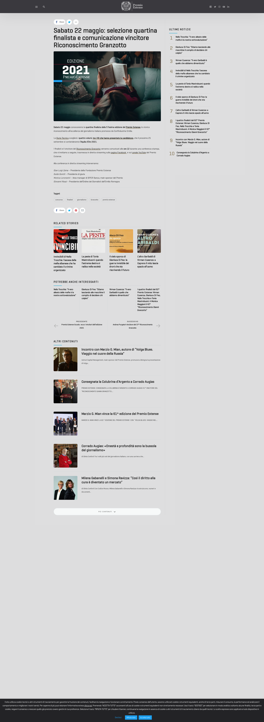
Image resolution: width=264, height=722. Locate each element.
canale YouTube (139, 152)
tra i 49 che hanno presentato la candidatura (113, 138)
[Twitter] (215, 6)
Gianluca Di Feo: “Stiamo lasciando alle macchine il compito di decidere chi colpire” (193, 50)
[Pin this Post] (76, 210)
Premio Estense (133, 127)
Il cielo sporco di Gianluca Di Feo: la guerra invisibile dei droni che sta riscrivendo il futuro (119, 263)
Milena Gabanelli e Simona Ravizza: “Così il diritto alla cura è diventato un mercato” (118, 480)
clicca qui (88, 705)
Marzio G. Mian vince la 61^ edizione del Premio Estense (120, 414)
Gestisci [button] (118, 717)
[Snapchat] (228, 6)
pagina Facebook (119, 152)
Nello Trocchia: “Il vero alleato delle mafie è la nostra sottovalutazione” (65, 292)
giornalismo (81, 200)
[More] (76, 22)
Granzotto (94, 200)
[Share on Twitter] (69, 22)
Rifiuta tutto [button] (131, 717)
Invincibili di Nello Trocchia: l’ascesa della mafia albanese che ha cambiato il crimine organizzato (65, 263)
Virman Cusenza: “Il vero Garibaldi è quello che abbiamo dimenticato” (120, 292)
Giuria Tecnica (62, 138)
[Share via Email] (82, 210)
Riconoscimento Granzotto (88, 148)
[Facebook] (210, 6)
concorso (59, 200)
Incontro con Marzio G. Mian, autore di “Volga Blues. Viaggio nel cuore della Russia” (117, 351)
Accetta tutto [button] (145, 717)
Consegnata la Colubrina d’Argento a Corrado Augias (118, 382)
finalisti (70, 200)
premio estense (109, 200)
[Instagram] (219, 6)
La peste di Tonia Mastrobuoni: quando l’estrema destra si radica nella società (193, 86)
